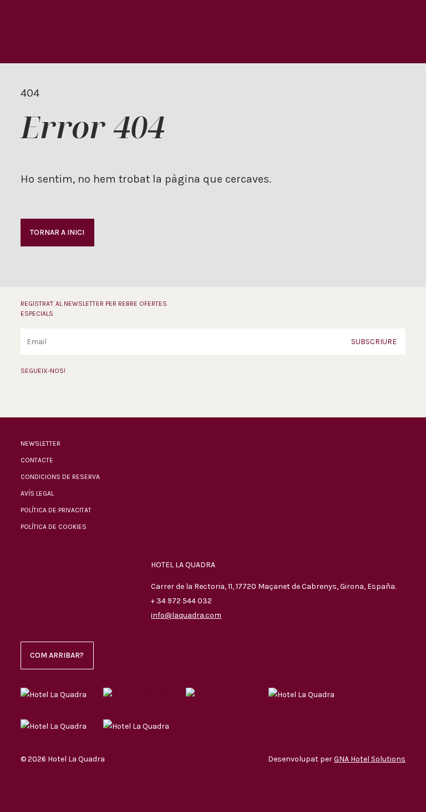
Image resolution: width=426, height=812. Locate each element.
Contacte (37, 460)
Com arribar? (57, 655)
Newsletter (40, 443)
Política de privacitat (56, 510)
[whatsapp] (78, 398)
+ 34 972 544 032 (181, 601)
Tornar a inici (57, 232)
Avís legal (37, 493)
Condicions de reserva (60, 477)
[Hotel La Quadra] (52, 31)
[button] (407, 29)
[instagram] (53, 398)
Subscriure (374, 341)
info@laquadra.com (186, 615)
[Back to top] (29, 787)
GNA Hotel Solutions (369, 759)
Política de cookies (54, 527)
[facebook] (28, 398)
